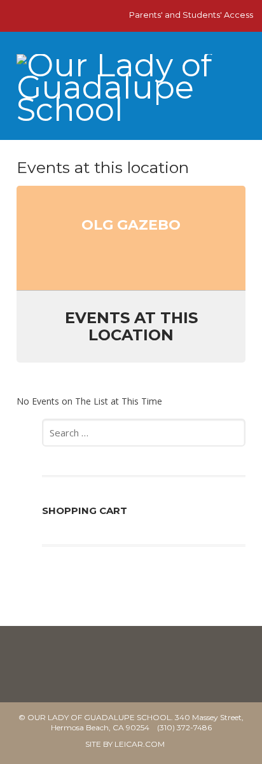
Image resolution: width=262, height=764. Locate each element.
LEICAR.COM (139, 744)
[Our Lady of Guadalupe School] (131, 93)
